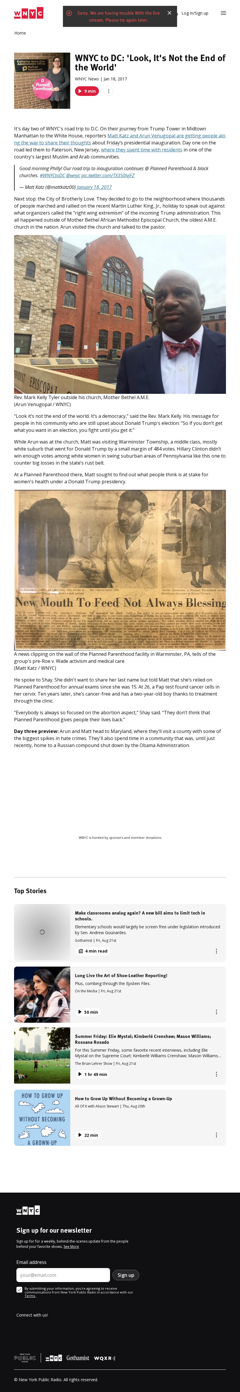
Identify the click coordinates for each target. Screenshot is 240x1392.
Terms (30, 1295)
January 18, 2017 (94, 187)
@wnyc (73, 175)
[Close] (169, 13)
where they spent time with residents (141, 149)
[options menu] (108, 91)
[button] (120, 933)
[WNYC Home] (28, 13)
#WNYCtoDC (52, 175)
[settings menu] (223, 13)
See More (71, 1246)
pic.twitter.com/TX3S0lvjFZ (108, 175)
